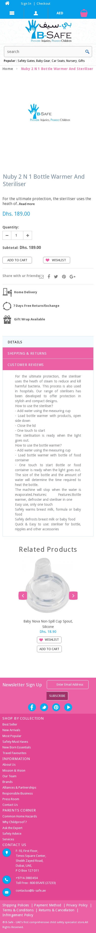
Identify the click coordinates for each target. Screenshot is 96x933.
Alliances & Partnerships (19, 787)
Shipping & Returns (27, 353)
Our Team (9, 776)
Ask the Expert (12, 828)
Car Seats (58, 61)
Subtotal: (10, 248)
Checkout (43, 3)
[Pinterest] (64, 277)
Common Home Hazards (19, 816)
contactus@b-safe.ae (31, 890)
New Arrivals (11, 730)
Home (7, 69)
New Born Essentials (16, 747)
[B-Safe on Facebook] (32, 707)
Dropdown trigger (36, 13)
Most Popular (11, 736)
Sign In (26, 3)
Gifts (81, 61)
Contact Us (10, 805)
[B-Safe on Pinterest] (56, 707)
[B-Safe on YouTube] (68, 707)
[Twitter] (56, 277)
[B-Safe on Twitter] (44, 707)
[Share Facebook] (49, 277)
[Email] (41, 277)
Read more (27, 204)
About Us (9, 764)
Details (15, 342)
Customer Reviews (26, 365)
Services (8, 839)
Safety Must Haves (15, 741)
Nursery (71, 61)
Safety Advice (11, 833)
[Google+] (72, 277)
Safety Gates (26, 61)
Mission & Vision (13, 770)
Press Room (10, 799)
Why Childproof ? (14, 822)
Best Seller (9, 724)
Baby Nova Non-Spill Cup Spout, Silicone (48, 623)
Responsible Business (17, 793)
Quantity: (10, 227)
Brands (7, 782)
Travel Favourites (14, 753)
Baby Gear (42, 61)
